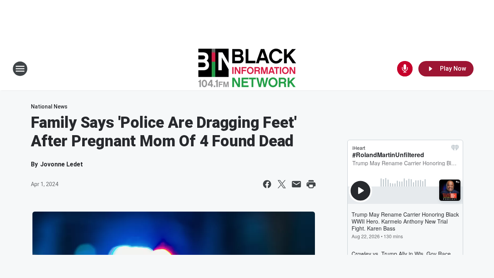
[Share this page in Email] (296, 184)
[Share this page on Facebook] (267, 184)
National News (49, 106)
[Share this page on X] (281, 184)
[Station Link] (247, 69)
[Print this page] (311, 184)
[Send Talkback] (405, 68)
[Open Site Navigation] (20, 68)
